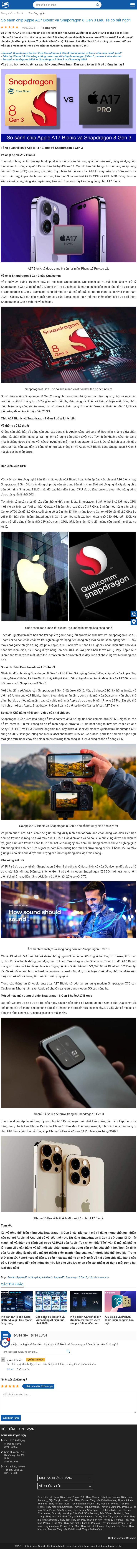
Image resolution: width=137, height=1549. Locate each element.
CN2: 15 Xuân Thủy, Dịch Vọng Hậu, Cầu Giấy (14, 1455)
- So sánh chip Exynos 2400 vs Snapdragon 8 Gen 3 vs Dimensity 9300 (44, 59)
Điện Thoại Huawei (58, 1500)
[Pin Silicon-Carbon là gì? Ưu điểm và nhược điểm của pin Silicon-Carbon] (86, 1302)
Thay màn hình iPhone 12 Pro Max (105, 1519)
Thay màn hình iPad (56, 1516)
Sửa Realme (124, 1510)
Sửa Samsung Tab (94, 1513)
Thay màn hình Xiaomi (92, 1526)
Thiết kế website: (116, 1538)
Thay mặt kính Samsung (86, 1507)
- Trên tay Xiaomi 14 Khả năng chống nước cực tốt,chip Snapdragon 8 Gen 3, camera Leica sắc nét (61, 56)
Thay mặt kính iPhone (106, 1503)
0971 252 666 (11, 1447)
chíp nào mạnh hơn (98, 1277)
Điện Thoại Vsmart (79, 1500)
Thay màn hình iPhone (82, 1503)
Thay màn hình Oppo (116, 1526)
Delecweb (131, 1538)
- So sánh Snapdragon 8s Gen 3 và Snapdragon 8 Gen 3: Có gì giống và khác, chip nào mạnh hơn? (61, 53)
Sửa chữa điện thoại (48, 1497)
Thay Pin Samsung (110, 1507)
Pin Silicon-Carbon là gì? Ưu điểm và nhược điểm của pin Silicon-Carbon (85, 1320)
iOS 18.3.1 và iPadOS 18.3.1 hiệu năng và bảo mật (119, 1320)
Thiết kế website (107, 1510)
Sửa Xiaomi (79, 1510)
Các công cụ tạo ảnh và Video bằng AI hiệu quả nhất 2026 (50, 1320)
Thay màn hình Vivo (92, 1529)
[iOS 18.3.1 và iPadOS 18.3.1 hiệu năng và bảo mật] (120, 1302)
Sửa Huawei (43, 1513)
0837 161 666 (11, 1461)
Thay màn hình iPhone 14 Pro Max (82, 1523)
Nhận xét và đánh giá (14, 1379)
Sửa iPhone (49, 1510)
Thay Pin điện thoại (59, 1503)
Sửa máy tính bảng (62, 1513)
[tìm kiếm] (97, 5)
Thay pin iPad (78, 1519)
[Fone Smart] (4, 4)
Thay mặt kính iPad (118, 1516)
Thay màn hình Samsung (59, 1507)
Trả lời (10, 1369)
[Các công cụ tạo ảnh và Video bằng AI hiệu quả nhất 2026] (51, 1302)
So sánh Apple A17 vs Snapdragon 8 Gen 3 (30, 1277)
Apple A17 (59, 1277)
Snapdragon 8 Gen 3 (76, 1277)
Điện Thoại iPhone (69, 1497)
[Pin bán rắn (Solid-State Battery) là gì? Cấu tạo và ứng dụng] (17, 1302)
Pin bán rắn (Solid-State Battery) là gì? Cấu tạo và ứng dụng (16, 1320)
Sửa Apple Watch (114, 1513)
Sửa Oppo (92, 1510)
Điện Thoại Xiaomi (89, 1497)
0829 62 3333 (11, 1473)
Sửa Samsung (64, 1510)
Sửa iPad (78, 1513)
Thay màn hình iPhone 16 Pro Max (61, 1526)
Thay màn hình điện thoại (103, 1500)
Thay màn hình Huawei (69, 1529)
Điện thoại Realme (110, 1497)
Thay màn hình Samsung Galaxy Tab (87, 1516)
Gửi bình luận (11, 1417)
